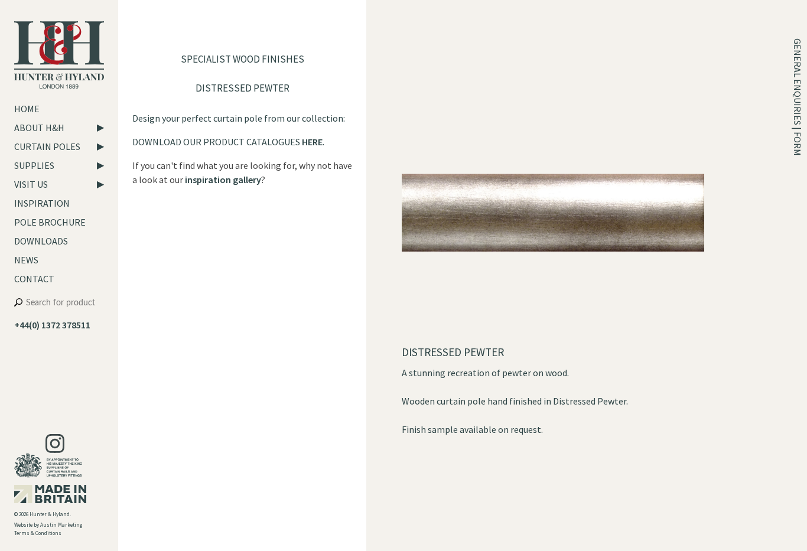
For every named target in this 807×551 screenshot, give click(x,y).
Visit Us (31, 184)
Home (27, 109)
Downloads (41, 241)
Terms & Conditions (37, 533)
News (26, 260)
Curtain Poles (47, 146)
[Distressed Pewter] (553, 338)
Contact (34, 279)
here (312, 142)
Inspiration (42, 203)
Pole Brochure (50, 222)
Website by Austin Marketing (48, 524)
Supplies (34, 165)
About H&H (39, 127)
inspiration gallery (223, 179)
